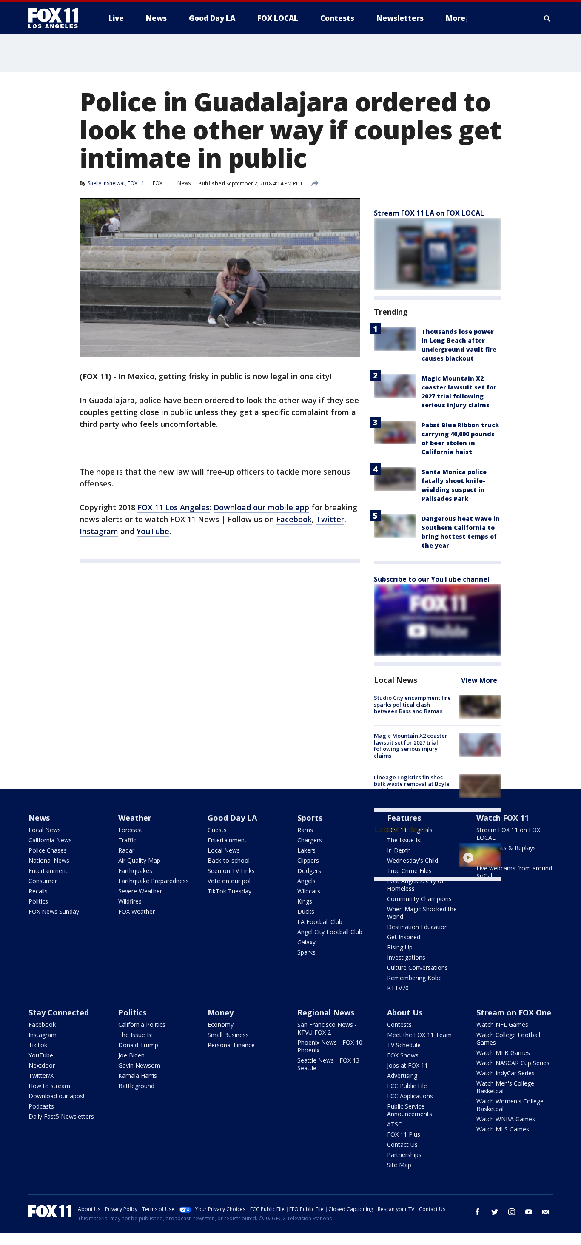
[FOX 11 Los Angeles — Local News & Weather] (56, 18)
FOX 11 (161, 183)
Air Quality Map (139, 860)
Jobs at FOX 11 (407, 1065)
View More (479, 680)
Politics (38, 901)
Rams (305, 830)
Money (221, 1012)
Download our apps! (56, 1096)
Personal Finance (231, 1045)
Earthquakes (135, 871)
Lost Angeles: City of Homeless (415, 885)
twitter (494, 1212)
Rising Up (400, 947)
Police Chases (47, 850)
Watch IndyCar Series (505, 1073)
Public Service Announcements (409, 1110)
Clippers (308, 860)
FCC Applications (410, 1096)
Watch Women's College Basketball (510, 1105)
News (184, 183)
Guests (217, 830)
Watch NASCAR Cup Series (513, 1063)
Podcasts (41, 1106)
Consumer (42, 881)
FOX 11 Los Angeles (173, 507)
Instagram (99, 531)
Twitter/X (41, 1076)
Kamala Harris (137, 1076)
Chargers (309, 840)
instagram (511, 1212)
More (455, 18)
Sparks (306, 952)
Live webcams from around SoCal (514, 872)
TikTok (37, 1045)
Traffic (127, 840)
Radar (126, 850)
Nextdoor (41, 1065)
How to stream (49, 1086)
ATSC (394, 1124)
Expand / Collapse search (547, 18)
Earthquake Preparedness (153, 881)
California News (50, 840)
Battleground (136, 1086)
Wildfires (130, 901)
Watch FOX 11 (502, 818)
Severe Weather (140, 891)
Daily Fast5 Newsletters (61, 1116)
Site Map (399, 1165)
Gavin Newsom (139, 1065)
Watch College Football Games (508, 1038)
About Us (404, 1012)
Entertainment (48, 871)
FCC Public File (407, 1086)
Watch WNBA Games (505, 1119)
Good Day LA (232, 818)
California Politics (141, 1024)
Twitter (330, 519)
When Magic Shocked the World (422, 913)
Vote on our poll (230, 881)
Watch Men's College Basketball (505, 1087)
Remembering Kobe (414, 978)
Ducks (305, 911)
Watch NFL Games (502, 1024)
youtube (528, 1212)
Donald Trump (138, 1045)
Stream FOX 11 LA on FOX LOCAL (429, 213)
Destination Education (417, 927)
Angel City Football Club (329, 932)
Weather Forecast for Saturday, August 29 (402, 849)
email (546, 1212)
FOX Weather (136, 911)
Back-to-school (229, 860)
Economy (221, 1024)
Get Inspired (403, 937)
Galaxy (306, 942)
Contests (399, 1024)
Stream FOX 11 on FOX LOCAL (508, 833)
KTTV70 (398, 988)
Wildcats (308, 891)
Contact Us (402, 1144)
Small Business (228, 1035)
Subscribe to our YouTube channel (432, 579)
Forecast (130, 830)
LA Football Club (319, 922)
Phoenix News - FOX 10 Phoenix (329, 1046)
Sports (309, 818)
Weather (134, 818)
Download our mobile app (261, 507)
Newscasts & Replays (506, 848)
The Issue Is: (135, 1035)
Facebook (294, 519)
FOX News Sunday (53, 911)
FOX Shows (403, 1055)
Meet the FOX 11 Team (419, 1035)
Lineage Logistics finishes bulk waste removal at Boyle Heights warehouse (412, 783)
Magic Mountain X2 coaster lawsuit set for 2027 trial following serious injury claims (410, 745)
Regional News (325, 1012)
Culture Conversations (417, 968)
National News (48, 860)
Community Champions (419, 899)
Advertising (402, 1076)
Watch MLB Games (503, 1053)
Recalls (38, 891)
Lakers (306, 850)
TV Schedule (404, 1045)
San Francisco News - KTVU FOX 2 (327, 1028)
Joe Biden (131, 1055)
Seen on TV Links (231, 871)
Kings (304, 901)
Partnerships (404, 1155)
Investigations (406, 957)
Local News (395, 680)
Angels (306, 881)
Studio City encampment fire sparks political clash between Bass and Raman (412, 704)
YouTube (153, 531)
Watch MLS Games (502, 1129)
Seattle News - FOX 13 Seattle (328, 1064)
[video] (480, 855)
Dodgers (309, 871)
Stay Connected (58, 1012)
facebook (477, 1212)
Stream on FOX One (513, 1012)
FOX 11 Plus (403, 1134)
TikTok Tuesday (229, 891)
